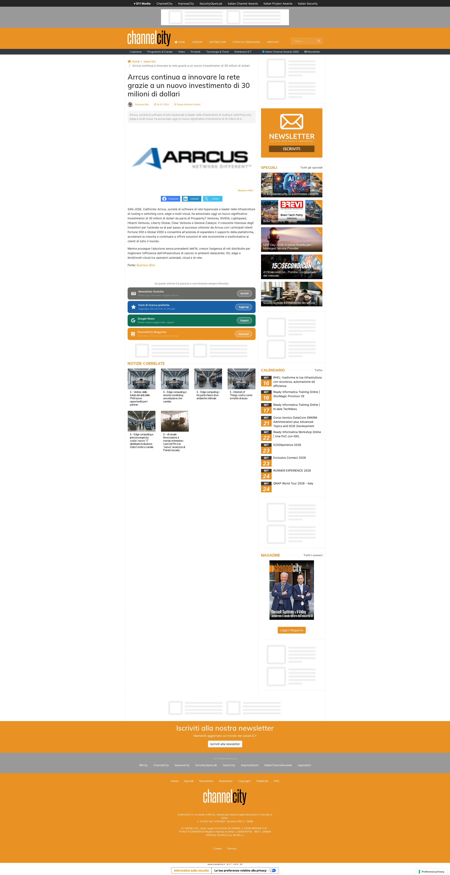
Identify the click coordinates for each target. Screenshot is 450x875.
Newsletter (313, 51)
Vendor (197, 42)
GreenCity (229, 765)
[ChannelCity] (149, 38)
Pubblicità (262, 781)
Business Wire (142, 104)
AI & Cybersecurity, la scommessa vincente (291, 194)
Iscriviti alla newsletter (225, 744)
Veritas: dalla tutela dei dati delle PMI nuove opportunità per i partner (140, 398)
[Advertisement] (225, 708)
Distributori (217, 42)
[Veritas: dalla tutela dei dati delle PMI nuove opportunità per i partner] (141, 378)
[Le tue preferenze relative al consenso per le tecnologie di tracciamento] (431, 871)
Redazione (226, 781)
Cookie (217, 848)
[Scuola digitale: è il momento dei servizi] (291, 294)
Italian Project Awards (277, 3)
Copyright (244, 781)
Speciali (189, 781)
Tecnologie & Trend (217, 51)
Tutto (318, 370)
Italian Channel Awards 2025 (282, 51)
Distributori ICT (243, 51)
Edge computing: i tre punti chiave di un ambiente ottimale (208, 395)
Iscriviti (244, 293)
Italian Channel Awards (243, 3)
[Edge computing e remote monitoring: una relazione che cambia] (175, 378)
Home (183, 42)
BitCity (143, 765)
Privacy (232, 848)
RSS (276, 781)
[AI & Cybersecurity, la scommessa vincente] (291, 185)
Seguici (244, 320)
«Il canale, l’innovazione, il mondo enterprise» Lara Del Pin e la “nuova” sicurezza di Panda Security (174, 442)
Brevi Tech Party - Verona (280, 221)
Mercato (273, 42)
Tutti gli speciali (311, 167)
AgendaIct (304, 765)
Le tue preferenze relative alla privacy (240, 870)
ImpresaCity (186, 3)
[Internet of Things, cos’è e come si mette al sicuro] (241, 378)
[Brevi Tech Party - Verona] (291, 212)
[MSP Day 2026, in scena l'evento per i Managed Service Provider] (291, 239)
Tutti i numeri (312, 555)
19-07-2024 (162, 104)
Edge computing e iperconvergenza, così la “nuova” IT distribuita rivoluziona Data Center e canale (141, 440)
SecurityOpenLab (211, 3)
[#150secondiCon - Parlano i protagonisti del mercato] (291, 266)
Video (181, 51)
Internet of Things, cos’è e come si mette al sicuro (241, 395)
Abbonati (243, 334)
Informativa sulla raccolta (191, 870)
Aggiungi (244, 307)
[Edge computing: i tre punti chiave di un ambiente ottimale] (208, 378)
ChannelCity (164, 3)
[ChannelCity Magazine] (291, 589)
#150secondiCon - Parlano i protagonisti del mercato (289, 274)
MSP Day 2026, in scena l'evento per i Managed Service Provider (287, 246)
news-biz (149, 61)
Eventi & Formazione (246, 42)
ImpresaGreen (250, 765)
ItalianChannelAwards (278, 765)
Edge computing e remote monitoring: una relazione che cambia (175, 396)
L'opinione (136, 51)
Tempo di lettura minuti (188, 104)
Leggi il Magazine (291, 630)
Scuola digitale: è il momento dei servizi (289, 303)
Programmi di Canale (159, 51)
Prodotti (195, 51)
